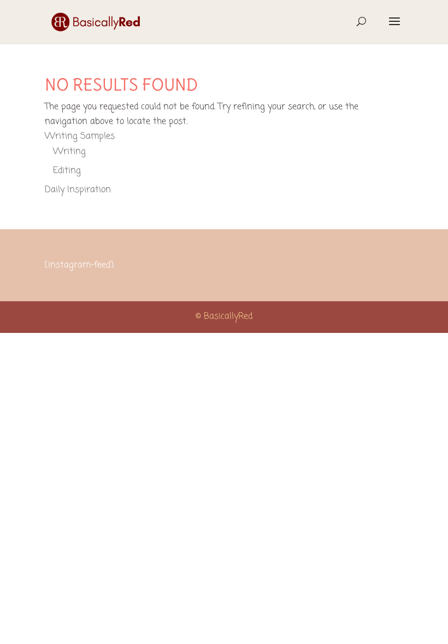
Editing (67, 170)
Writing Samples (80, 136)
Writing (69, 151)
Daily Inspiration (78, 189)
